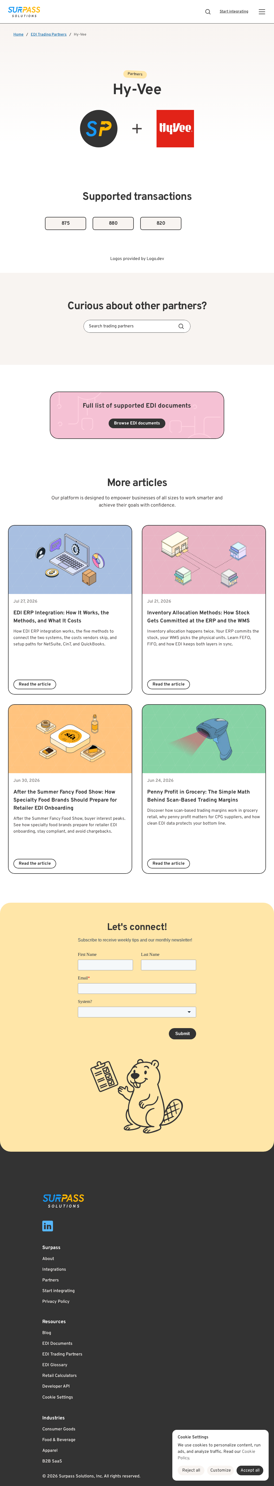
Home (18, 34)
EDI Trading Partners (49, 34)
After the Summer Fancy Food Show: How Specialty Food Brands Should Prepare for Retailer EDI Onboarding (65, 800)
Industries (53, 1418)
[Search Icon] (207, 11)
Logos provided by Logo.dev (137, 259)
